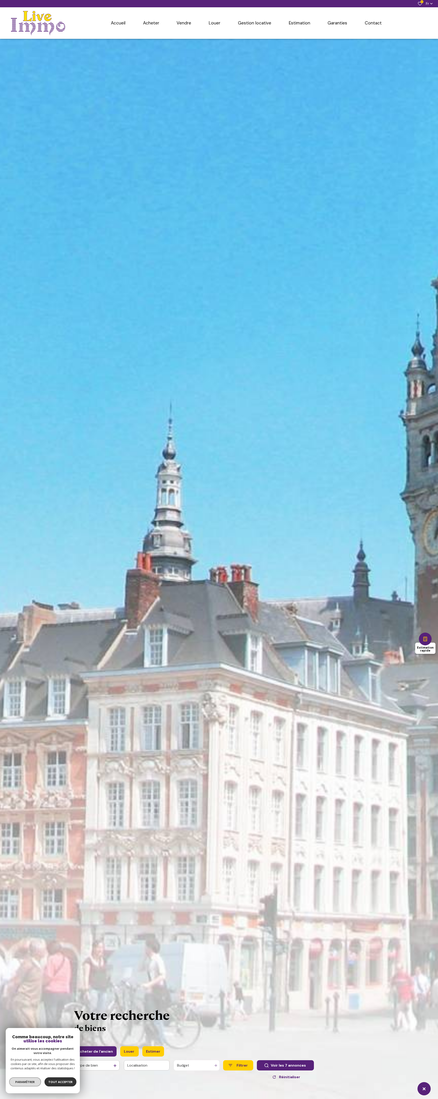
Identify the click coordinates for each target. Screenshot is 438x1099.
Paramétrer (25, 1082)
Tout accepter (60, 1082)
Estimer (153, 1051)
